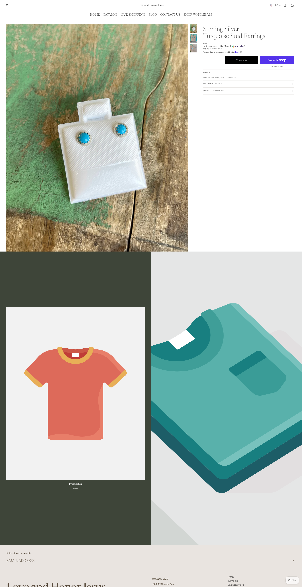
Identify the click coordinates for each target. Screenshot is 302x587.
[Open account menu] (285, 5)
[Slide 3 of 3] (193, 48)
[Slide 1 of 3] (193, 28)
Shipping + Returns (213, 91)
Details (207, 73)
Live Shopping (236, 585)
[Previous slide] (8, 137)
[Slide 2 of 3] (193, 38)
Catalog (233, 581)
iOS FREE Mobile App (163, 584)
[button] (248, 46)
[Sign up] (292, 561)
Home (231, 577)
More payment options (277, 66)
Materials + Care (212, 84)
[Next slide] (185, 137)
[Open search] (7, 5)
